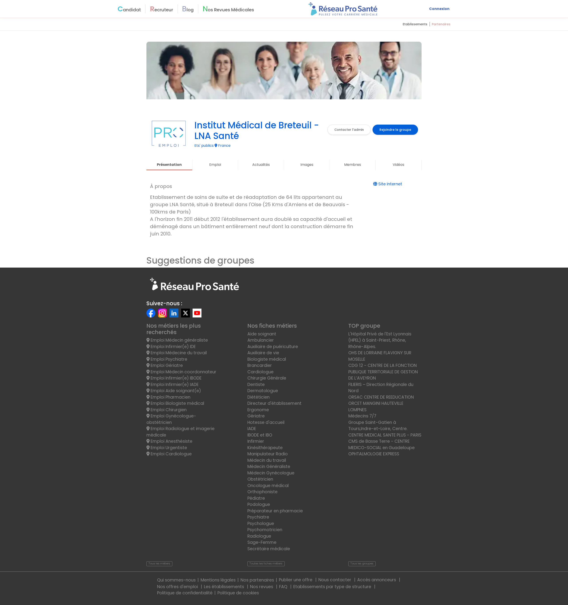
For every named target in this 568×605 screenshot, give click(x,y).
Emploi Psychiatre (168, 359)
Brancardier (259, 365)
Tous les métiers (159, 563)
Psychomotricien (264, 530)
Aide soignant (261, 334)
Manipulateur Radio (267, 454)
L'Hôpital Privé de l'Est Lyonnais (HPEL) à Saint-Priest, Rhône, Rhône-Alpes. (379, 340)
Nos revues (262, 587)
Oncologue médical (268, 486)
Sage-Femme (261, 542)
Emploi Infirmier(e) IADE (174, 385)
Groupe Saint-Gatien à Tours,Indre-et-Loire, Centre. (378, 425)
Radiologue (259, 536)
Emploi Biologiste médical (177, 403)
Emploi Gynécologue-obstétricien (171, 419)
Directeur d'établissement (274, 403)
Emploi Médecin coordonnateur (183, 372)
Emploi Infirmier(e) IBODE (175, 378)
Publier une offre (296, 580)
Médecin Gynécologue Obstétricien (270, 476)
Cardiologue (260, 372)
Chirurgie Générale (266, 378)
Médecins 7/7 (362, 416)
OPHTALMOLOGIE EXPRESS (373, 454)
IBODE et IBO (259, 435)
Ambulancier (260, 340)
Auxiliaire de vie (263, 353)
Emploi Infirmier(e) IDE (173, 347)
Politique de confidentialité (185, 593)
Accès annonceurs (377, 580)
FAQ (283, 587)
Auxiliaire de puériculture (272, 347)
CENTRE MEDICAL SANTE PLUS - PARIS (384, 435)
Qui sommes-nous (176, 580)
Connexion (439, 8)
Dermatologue (262, 391)
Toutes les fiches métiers (265, 563)
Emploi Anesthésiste (171, 441)
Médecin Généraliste (268, 467)
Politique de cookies (238, 593)
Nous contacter (335, 580)
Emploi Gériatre (166, 365)
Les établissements (224, 587)
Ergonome (258, 410)
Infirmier (255, 441)
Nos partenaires (257, 580)
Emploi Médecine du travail (178, 353)
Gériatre (256, 416)
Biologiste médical (266, 359)
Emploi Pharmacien (170, 397)
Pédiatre (256, 498)
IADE (251, 429)
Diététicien (258, 397)
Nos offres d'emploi (178, 587)
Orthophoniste (262, 492)
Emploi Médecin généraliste (179, 340)
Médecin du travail (267, 460)
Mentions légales (218, 580)
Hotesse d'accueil (265, 422)
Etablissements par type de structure (332, 587)
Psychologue (260, 524)
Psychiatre (258, 517)
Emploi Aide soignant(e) (175, 391)
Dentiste (256, 385)
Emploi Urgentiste (168, 448)
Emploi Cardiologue (171, 454)
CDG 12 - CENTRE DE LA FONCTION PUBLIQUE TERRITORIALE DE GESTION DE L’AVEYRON (383, 371)
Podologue (258, 504)
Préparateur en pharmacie (275, 511)
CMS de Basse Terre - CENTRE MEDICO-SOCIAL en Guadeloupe (381, 444)
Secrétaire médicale (268, 549)
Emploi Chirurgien (168, 410)
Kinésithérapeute (265, 448)
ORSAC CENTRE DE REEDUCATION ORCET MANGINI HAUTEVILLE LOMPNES (381, 403)
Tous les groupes (361, 563)
